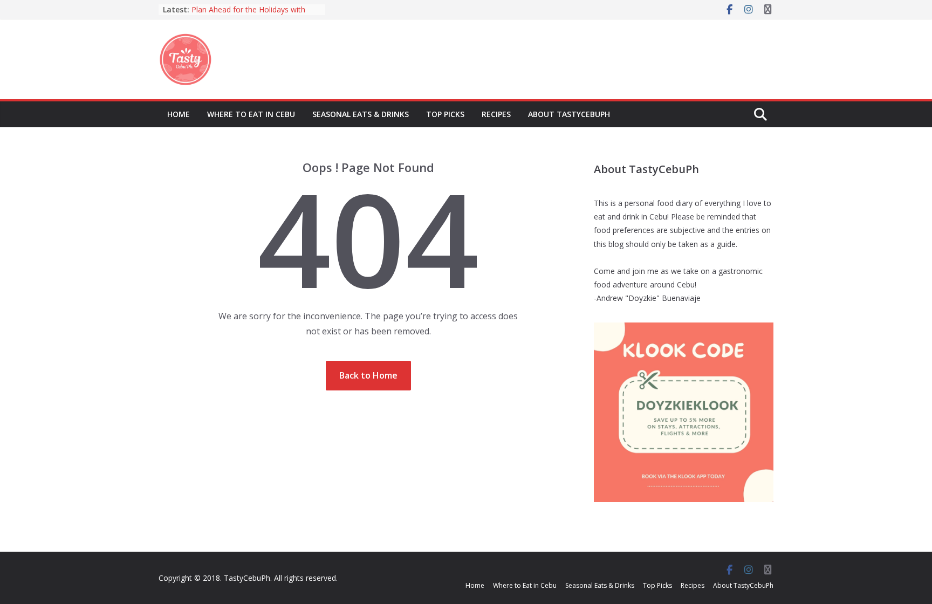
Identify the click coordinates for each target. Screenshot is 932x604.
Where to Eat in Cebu (251, 114)
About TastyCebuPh (569, 114)
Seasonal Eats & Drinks (360, 114)
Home (178, 114)
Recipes (496, 114)
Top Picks (445, 114)
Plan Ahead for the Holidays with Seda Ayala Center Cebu (248, 14)
